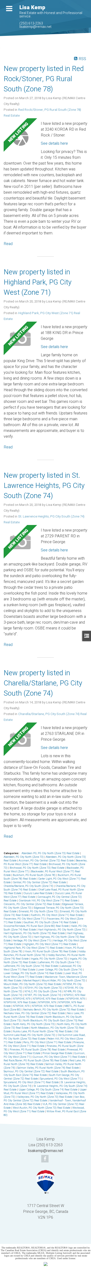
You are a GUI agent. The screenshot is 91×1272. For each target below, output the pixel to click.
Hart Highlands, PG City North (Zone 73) (62, 929)
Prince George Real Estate (57, 1053)
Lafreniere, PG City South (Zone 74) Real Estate (31, 966)
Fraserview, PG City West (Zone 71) (24, 919)
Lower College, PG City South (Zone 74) (60, 969)
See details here (54, 143)
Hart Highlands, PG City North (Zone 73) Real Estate (35, 933)
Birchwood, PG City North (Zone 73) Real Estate (37, 868)
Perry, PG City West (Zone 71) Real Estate (47, 1042)
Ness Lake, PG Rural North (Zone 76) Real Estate (44, 1015)
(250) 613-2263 (31, 23)
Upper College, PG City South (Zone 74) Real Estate (48, 1089)
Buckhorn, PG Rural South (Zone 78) (34, 875)
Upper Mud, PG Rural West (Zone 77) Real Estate (45, 1091)
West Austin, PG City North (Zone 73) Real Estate (42, 1108)
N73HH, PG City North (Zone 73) (44, 988)
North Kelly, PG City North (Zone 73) (34, 1024)
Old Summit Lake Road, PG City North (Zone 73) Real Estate (44, 1037)
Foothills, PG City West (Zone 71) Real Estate (57, 915)
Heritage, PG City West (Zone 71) (32, 940)
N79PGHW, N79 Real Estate (20, 1002)
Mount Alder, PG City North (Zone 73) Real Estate (33, 984)
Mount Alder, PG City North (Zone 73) (64, 980)
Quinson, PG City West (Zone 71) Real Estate (59, 1057)
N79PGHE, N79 (22, 999)
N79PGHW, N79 (76, 999)
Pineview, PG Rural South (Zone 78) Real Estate (38, 1049)
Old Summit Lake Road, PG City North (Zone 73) (41, 1033)
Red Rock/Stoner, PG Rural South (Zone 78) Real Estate (36, 1060)
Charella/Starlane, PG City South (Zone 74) (29, 886)
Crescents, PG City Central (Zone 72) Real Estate (32, 904)
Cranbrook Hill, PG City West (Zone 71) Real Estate (48, 900)
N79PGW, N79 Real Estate (47, 1006)
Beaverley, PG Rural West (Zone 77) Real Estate (45, 862)
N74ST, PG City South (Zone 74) (43, 995)
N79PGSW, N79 (47, 1002)
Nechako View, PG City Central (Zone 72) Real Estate (35, 1013)
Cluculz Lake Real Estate (38, 893)
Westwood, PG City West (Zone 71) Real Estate (44, 1109)
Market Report (31, 980)
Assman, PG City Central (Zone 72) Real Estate (46, 860)
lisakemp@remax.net (35, 26)
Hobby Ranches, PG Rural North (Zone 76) (45, 953)
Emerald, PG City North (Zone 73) (38, 911)
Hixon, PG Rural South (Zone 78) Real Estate (51, 951)
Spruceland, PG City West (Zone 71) (61, 1079)
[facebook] (45, 1159)
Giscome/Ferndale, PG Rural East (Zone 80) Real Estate (36, 926)
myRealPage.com (53, 1237)
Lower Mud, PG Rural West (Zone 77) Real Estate (43, 975)
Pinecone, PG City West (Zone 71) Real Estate (44, 1044)
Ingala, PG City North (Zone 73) (49, 959)
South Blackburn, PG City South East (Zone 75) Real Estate (44, 1073)
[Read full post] (20, 137)
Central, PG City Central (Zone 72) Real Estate (40, 882)
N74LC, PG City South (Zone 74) (43, 991)
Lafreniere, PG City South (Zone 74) (59, 962)
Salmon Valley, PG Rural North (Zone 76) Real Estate (48, 1068)
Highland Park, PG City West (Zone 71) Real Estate (34, 948)
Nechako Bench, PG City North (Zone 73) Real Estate (54, 1009)
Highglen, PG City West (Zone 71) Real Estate (50, 944)
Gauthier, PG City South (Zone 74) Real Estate (50, 922)
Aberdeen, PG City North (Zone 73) (24, 857)
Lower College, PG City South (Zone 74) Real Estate (33, 973)
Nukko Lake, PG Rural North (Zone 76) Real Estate (43, 1031)
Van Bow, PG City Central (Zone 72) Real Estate (44, 1098)
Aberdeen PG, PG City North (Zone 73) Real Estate (51, 853)
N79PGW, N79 (21, 1006)
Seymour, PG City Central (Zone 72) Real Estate (31, 1071)
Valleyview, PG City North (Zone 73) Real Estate (45, 1097)
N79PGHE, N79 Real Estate (49, 999)
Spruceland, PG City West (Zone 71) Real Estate (31, 1082)
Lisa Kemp (32, 7)
